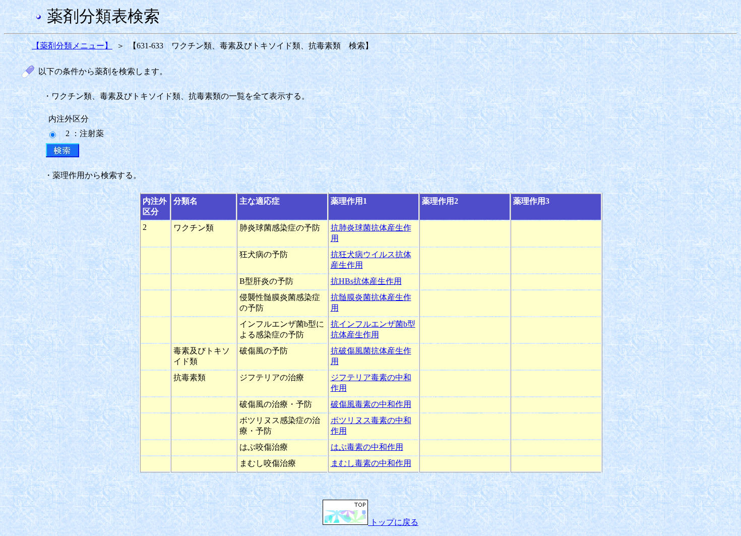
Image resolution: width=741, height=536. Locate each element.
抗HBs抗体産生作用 (366, 281)
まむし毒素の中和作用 (371, 463)
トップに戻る (393, 522)
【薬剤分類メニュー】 (72, 45)
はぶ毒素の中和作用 (367, 447)
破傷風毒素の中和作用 (371, 404)
